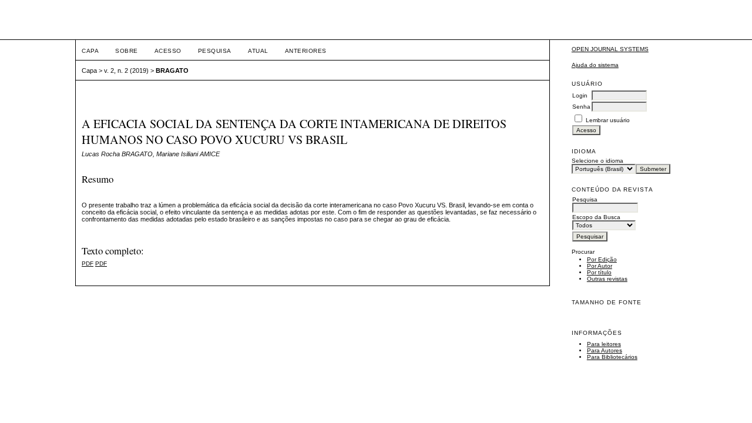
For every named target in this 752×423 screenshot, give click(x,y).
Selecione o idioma (597, 160)
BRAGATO (172, 70)
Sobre (126, 51)
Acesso (168, 51)
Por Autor (599, 266)
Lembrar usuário (608, 120)
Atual (258, 51)
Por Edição (602, 259)
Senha (581, 106)
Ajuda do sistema (595, 65)
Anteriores (306, 51)
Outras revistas (607, 279)
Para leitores (604, 344)
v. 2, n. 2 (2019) (126, 70)
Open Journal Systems (610, 49)
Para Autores (604, 350)
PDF (87, 263)
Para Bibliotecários (612, 357)
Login (580, 95)
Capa (90, 51)
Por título (599, 272)
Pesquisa (214, 51)
